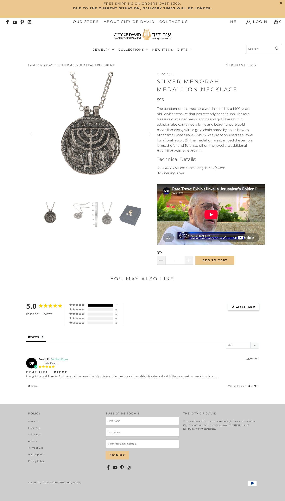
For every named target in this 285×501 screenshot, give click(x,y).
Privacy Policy (36, 461)
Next (250, 65)
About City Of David (129, 22)
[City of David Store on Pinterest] (22, 22)
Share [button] (34, 385)
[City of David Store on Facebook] (7, 22)
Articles (32, 441)
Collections (131, 49)
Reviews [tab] (33, 337)
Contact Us (173, 22)
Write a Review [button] (245, 307)
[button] (250, 385)
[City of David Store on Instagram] (29, 22)
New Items (162, 49)
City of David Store (47, 482)
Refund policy (36, 454)
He (233, 22)
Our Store (86, 22)
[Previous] (32, 134)
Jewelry (102, 49)
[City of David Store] (142, 36)
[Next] (149, 134)
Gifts (183, 49)
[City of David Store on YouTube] (14, 22)
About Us (33, 421)
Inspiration (34, 427)
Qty (159, 252)
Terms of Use (35, 447)
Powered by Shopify (70, 482)
